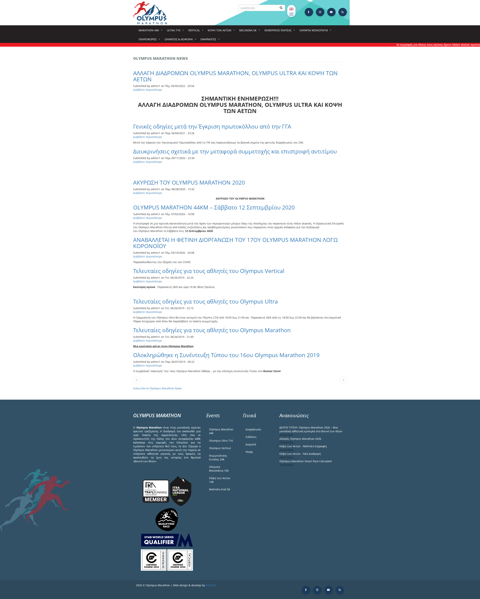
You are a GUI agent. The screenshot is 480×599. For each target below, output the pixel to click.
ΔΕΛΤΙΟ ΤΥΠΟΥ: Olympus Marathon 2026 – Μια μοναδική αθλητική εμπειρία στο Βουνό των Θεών (310, 429)
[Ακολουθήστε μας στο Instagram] (320, 12)
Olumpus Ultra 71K (221, 440)
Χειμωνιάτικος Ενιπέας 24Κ (218, 457)
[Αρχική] (152, 12)
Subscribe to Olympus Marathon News (157, 388)
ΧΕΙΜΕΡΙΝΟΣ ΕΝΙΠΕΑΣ (277, 31)
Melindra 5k (246, 31)
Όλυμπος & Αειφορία (177, 40)
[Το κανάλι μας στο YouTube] (331, 12)
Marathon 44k (147, 31)
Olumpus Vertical (220, 448)
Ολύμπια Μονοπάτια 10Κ (219, 468)
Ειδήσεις (251, 437)
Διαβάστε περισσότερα (147, 89)
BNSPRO (211, 585)
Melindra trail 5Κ (219, 489)
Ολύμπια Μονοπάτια (312, 31)
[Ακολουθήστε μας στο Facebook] (309, 12)
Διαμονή (251, 444)
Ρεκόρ (249, 452)
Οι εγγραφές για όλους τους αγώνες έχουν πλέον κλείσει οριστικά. (428, 44)
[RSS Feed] (342, 12)
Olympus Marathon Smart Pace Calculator (305, 461)
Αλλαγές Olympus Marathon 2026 (300, 438)
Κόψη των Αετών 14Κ (219, 480)
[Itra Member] (156, 491)
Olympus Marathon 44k (221, 431)
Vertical (193, 31)
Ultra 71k (172, 31)
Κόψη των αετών (218, 31)
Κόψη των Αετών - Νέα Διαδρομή (300, 453)
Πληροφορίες (146, 40)
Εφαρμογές (207, 40)
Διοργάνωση (253, 429)
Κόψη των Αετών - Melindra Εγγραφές (303, 446)
